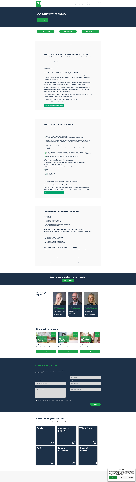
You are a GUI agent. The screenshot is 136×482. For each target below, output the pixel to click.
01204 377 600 (89, 2)
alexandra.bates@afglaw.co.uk (90, 314)
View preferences (130, 477)
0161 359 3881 (72, 311)
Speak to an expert (68, 280)
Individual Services (89, 4)
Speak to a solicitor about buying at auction (54, 105)
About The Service (46, 31)
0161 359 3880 (98, 2)
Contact (98, 4)
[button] (133, 469)
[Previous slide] (51, 304)
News (95, 4)
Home (73, 4)
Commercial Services (79, 4)
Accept (113, 477)
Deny (121, 477)
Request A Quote (42, 20)
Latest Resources (90, 31)
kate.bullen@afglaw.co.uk (58, 314)
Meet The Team (68, 31)
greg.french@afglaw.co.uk (73, 313)
